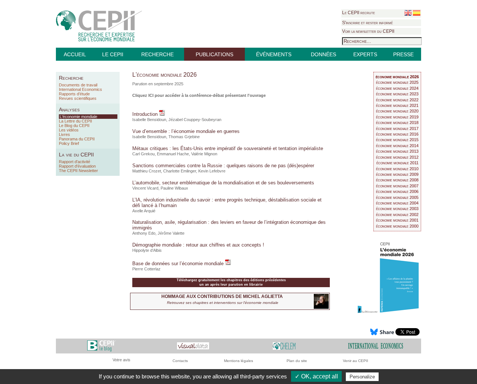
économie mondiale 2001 (397, 220)
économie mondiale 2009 (397, 174)
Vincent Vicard (145, 188)
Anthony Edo (143, 233)
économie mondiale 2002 (397, 214)
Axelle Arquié (143, 211)
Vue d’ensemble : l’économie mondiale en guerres (186, 131)
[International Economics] (376, 346)
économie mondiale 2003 (397, 208)
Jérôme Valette (171, 233)
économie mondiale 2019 (397, 117)
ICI (151, 95)
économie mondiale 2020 (397, 111)
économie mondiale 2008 (397, 180)
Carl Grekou (143, 154)
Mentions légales (238, 361)
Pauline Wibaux (174, 188)
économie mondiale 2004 (397, 203)
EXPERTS (365, 54)
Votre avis (121, 360)
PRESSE (403, 54)
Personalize (362, 377)
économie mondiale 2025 (397, 82)
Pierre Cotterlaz (146, 269)
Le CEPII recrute (358, 12)
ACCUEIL (75, 54)
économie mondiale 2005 (397, 197)
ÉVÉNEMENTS (273, 54)
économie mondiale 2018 (397, 122)
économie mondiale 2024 (397, 88)
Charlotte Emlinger (179, 171)
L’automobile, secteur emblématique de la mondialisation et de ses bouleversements (223, 182)
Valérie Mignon (204, 154)
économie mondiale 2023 (397, 94)
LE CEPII (112, 54)
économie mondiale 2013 (397, 151)
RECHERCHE (157, 54)
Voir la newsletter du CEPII (368, 31)
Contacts (180, 361)
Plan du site (297, 361)
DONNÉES (323, 54)
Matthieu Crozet (146, 171)
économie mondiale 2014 (397, 145)
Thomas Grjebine (184, 136)
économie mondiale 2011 (397, 163)
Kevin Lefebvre (211, 171)
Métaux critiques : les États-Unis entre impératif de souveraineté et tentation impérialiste (227, 148)
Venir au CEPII (355, 361)
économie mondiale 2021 (397, 105)
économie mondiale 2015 (397, 139)
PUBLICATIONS (214, 54)
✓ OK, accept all (316, 376)
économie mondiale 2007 (397, 186)
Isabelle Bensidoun (149, 119)
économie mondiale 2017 (397, 128)
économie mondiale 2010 (397, 168)
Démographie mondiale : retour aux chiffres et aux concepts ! (198, 245)
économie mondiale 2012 (397, 157)
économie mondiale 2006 (397, 191)
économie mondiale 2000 (397, 226)
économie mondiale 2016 (397, 134)
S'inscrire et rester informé (367, 22)
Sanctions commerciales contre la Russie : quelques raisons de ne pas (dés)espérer (223, 165)
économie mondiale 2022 (397, 100)
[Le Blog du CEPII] (101, 346)
